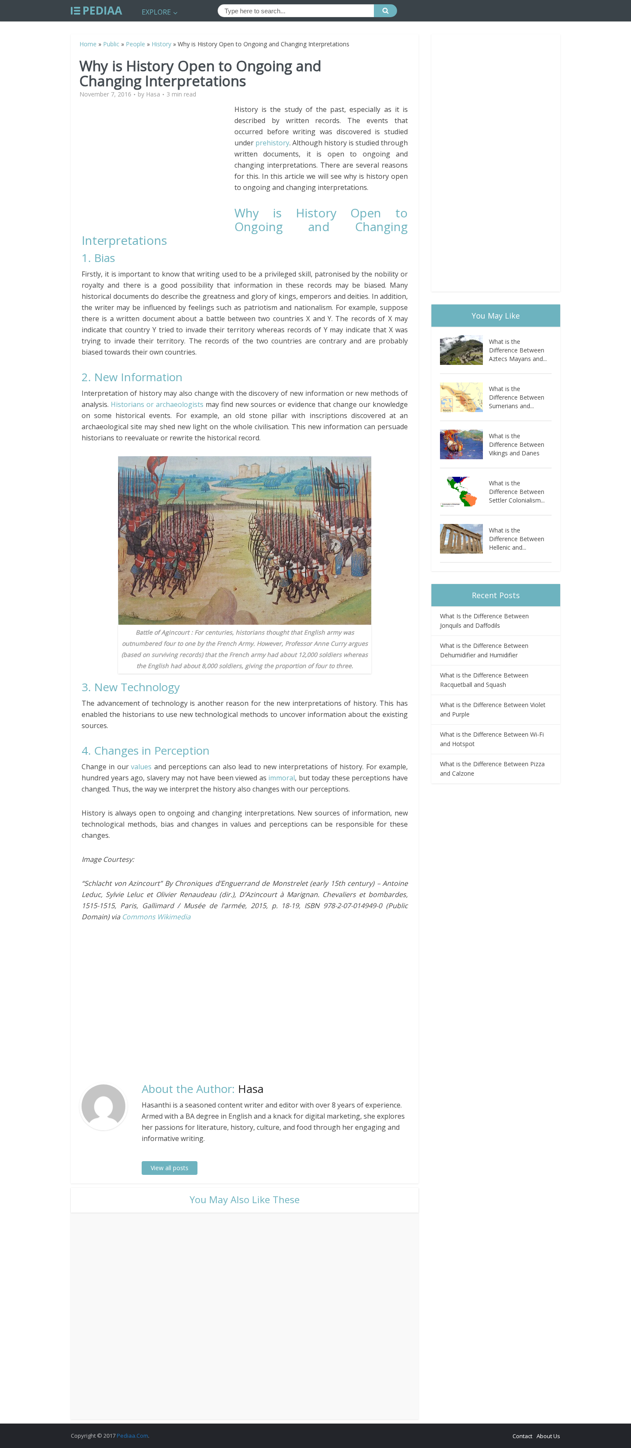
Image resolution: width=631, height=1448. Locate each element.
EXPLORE (156, 12)
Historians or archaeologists (157, 404)
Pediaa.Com (132, 1435)
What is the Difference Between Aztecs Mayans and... (518, 350)
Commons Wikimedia (156, 916)
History (161, 44)
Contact (522, 1436)
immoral (281, 778)
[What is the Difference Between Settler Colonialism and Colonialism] (464, 491)
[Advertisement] (158, 164)
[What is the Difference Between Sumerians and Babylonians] (464, 397)
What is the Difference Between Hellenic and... (516, 538)
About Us (548, 1436)
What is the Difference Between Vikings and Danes (516, 444)
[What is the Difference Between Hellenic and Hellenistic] (464, 539)
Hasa (153, 94)
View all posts (169, 1168)
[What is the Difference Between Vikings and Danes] (464, 444)
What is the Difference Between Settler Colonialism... (517, 491)
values (141, 766)
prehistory (272, 143)
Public (111, 44)
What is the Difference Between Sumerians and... (516, 397)
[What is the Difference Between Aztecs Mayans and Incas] (464, 350)
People (135, 44)
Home (88, 44)
